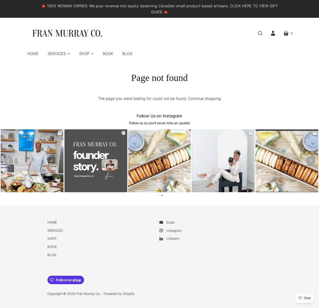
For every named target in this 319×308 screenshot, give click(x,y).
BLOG (51, 255)
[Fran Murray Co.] (67, 34)
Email (170, 222)
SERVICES (55, 230)
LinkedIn (173, 238)
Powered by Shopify (119, 294)
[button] (58, 53)
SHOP (52, 238)
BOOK (52, 247)
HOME (52, 222)
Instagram (174, 230)
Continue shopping (204, 98)
